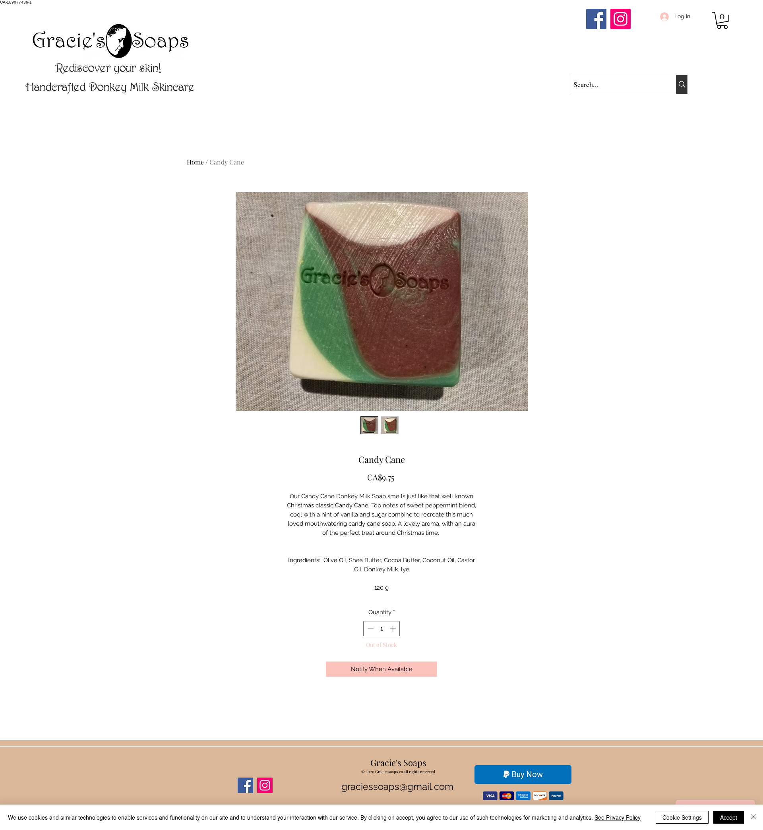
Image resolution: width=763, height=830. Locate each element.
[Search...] (681, 84)
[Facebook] (596, 19)
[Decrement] (369, 628)
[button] (722, 20)
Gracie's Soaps (398, 762)
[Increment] (393, 628)
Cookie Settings (682, 817)
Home (195, 162)
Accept (728, 817)
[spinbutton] (381, 628)
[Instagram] (620, 19)
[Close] (753, 817)
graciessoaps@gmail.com (397, 786)
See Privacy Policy (618, 817)
